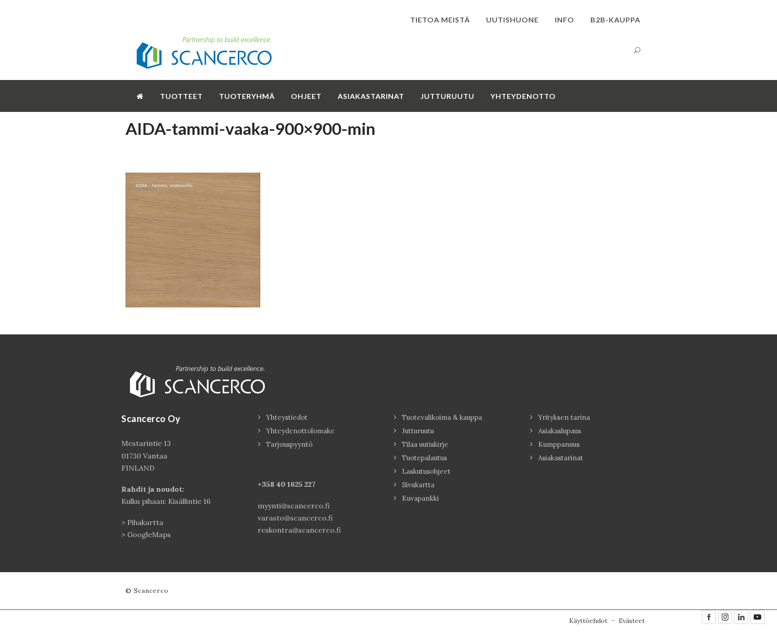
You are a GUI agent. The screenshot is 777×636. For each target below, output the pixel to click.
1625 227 (301, 484)
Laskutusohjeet (426, 471)
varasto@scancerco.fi (295, 517)
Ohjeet (306, 96)
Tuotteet (181, 96)
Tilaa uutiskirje (425, 444)
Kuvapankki (420, 498)
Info (564, 19)
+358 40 (272, 484)
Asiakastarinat (371, 96)
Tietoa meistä (440, 19)
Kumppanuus (559, 444)
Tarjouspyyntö (289, 444)
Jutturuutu (447, 96)
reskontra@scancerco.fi (299, 529)
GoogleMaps (149, 534)
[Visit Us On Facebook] (709, 616)
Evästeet (632, 621)
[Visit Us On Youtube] (757, 616)
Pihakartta (145, 522)
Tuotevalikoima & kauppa (442, 417)
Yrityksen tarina (564, 417)
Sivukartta (418, 484)
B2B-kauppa (615, 19)
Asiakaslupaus (559, 431)
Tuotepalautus (424, 458)
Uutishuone (512, 19)
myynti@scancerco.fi (294, 505)
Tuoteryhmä (247, 96)
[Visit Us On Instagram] (725, 616)
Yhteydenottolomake (300, 431)
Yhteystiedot (287, 417)
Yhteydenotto (523, 96)
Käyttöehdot (588, 621)
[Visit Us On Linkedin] (741, 616)
